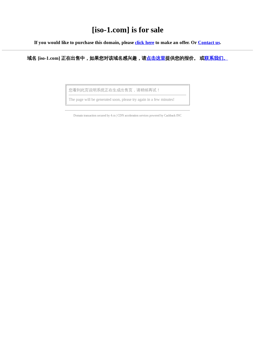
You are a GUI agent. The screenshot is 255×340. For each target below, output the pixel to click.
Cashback (170, 115)
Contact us (209, 42)
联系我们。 (216, 58)
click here (144, 42)
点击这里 (155, 58)
